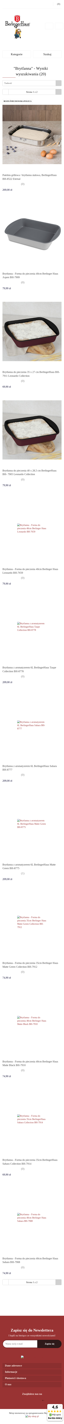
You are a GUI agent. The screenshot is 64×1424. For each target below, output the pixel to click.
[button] (32, 1365)
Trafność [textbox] (8, 83)
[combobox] (32, 83)
